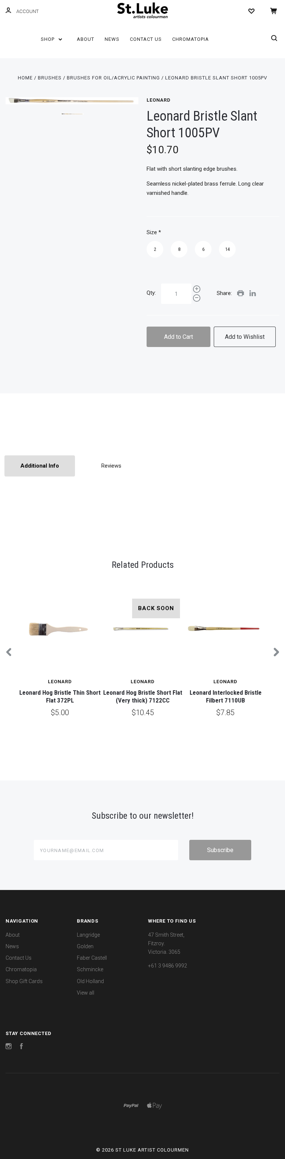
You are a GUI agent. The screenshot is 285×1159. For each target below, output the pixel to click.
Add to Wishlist (245, 336)
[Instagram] (9, 1047)
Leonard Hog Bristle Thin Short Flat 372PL (60, 696)
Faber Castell (92, 958)
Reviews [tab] (111, 465)
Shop (48, 39)
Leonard (159, 100)
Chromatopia (190, 39)
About (85, 39)
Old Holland (90, 981)
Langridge (88, 935)
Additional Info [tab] (39, 465)
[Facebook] (21, 1047)
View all (85, 993)
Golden (85, 946)
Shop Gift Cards (24, 981)
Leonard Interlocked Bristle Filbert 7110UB (226, 696)
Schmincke (90, 969)
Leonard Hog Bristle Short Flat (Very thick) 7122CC (142, 696)
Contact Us (146, 39)
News (112, 39)
